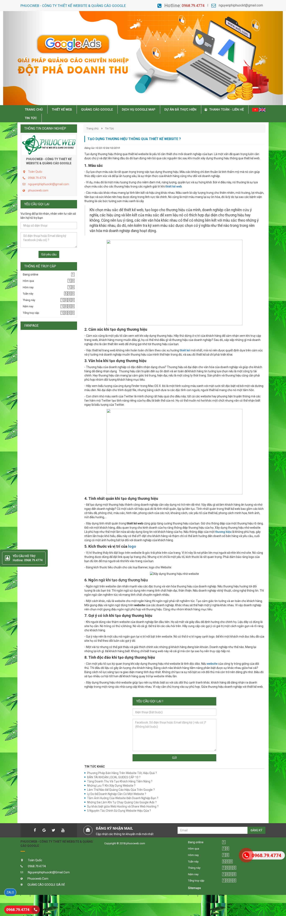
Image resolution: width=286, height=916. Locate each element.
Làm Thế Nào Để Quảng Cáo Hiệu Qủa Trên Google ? (121, 789)
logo (131, 546)
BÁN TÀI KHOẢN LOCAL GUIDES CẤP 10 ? (113, 777)
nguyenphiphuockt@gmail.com (241, 5)
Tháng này (29, 300)
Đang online (30, 274)
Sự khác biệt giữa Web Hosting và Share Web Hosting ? (122, 806)
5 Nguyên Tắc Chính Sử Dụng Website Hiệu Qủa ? (119, 810)
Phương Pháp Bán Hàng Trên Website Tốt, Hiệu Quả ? (122, 773)
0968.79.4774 (193, 5)
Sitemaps (194, 888)
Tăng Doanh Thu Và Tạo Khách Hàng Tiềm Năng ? (119, 781)
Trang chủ (92, 128)
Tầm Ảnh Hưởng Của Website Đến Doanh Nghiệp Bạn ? (122, 798)
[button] (24, 58)
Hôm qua (28, 280)
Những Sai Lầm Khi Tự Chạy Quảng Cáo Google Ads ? (122, 802)
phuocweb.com (38, 190)
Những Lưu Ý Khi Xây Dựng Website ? (111, 785)
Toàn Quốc (35, 171)
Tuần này (28, 293)
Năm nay (28, 306)
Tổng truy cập (31, 312)
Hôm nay (28, 287)
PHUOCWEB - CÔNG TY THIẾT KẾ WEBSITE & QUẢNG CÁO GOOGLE (49, 161)
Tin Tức (109, 128)
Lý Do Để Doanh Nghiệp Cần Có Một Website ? (116, 794)
